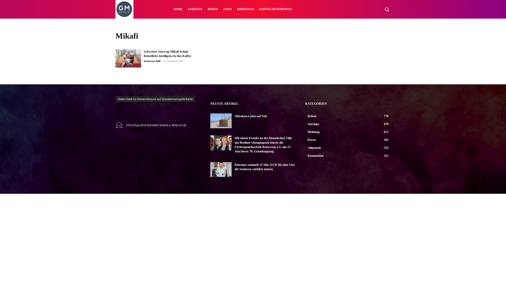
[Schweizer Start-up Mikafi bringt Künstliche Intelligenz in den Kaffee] (128, 58)
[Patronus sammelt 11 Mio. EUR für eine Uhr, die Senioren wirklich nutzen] (221, 169)
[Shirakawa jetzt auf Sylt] (221, 120)
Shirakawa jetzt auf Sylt (251, 116)
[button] (387, 9)
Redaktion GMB (152, 61)
